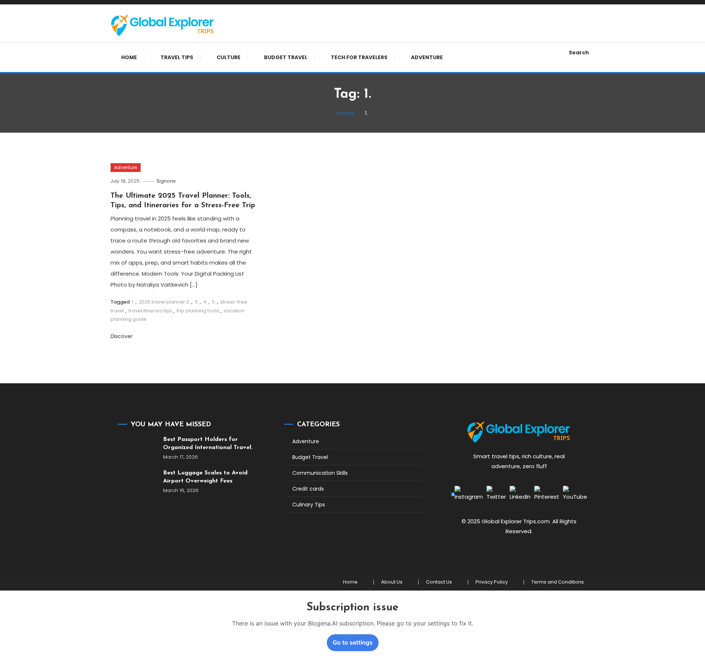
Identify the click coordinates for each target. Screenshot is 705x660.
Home (129, 57)
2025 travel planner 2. (164, 301)
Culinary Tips (308, 504)
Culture (229, 57)
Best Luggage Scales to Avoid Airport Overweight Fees (205, 477)
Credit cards (308, 488)
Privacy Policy (492, 582)
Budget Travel (285, 57)
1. (133, 301)
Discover (122, 336)
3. (197, 301)
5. (214, 301)
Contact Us (439, 582)
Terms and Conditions (557, 582)
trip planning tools (198, 310)
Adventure (427, 57)
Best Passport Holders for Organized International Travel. (208, 444)
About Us (391, 582)
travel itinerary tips (150, 310)
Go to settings (353, 642)
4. (205, 301)
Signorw (166, 180)
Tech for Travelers (359, 57)
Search (579, 52)
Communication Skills (320, 473)
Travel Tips (176, 57)
